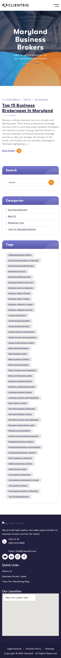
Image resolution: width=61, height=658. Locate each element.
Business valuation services (20, 310)
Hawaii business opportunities (21, 332)
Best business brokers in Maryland (23, 260)
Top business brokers (17, 485)
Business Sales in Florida (19, 293)
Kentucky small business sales (21, 387)
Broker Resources (33, 55)
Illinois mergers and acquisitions (22, 370)
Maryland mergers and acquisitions (23, 420)
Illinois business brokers (18, 359)
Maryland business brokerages (21, 409)
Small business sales (17, 469)
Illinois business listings (18, 365)
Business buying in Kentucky (20, 288)
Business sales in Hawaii (19, 299)
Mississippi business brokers (20, 442)
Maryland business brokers (20, 414)
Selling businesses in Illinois (20, 463)
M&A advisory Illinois (17, 403)
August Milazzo (12, 99)
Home (16, 55)
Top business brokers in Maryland (23, 491)
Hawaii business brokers (19, 326)
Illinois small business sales (20, 376)
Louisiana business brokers (20, 392)
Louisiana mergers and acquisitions (23, 398)
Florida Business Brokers (19, 321)
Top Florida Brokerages (18, 496)
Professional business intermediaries (24, 447)
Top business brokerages (19, 475)
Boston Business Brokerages (21, 266)
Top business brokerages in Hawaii (23, 480)
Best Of (27, 99)
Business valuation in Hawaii (20, 304)
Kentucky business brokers (20, 381)
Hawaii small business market (21, 343)
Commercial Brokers (17, 315)
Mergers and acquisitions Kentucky (23, 436)
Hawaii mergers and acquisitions (22, 337)
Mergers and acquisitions (19, 431)
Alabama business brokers (19, 255)
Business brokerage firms (19, 277)
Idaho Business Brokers (18, 348)
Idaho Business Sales (17, 354)
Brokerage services (17, 271)
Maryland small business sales (21, 425)
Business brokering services (20, 282)
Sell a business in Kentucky (20, 458)
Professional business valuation (22, 452)
